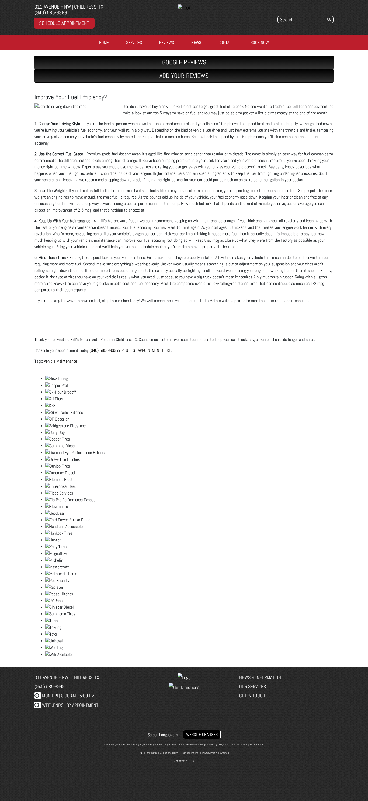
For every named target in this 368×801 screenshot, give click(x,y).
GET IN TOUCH (252, 696)
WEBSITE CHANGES (202, 734)
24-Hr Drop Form (148, 753)
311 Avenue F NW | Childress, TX (68, 7)
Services (134, 42)
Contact (225, 42)
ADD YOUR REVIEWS (184, 75)
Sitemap (224, 753)
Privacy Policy (209, 753)
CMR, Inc (222, 744)
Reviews (166, 42)
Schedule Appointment (64, 23)
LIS (192, 761)
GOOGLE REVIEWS (184, 62)
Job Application (190, 753)
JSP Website (235, 744)
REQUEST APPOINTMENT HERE (146, 350)
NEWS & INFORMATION (260, 677)
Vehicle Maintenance (60, 361)
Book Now (260, 42)
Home (104, 42)
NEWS (196, 42)
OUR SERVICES (252, 686)
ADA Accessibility (169, 753)
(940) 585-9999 (50, 12)
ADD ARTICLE (180, 761)
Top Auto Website (255, 744)
